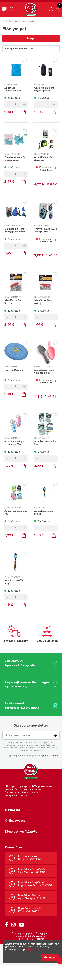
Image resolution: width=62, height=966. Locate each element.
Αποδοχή (50, 957)
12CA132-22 (16, 297)
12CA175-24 (45, 438)
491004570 (16, 226)
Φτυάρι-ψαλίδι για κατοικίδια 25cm (14, 443)
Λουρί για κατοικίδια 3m (15, 512)
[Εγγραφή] (56, 735)
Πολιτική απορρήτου (22, 933)
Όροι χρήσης (42, 933)
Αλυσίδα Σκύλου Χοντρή (13, 302)
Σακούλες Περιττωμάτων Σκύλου (12, 89)
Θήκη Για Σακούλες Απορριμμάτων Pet (14, 230)
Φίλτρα (31, 38)
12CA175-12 (15, 438)
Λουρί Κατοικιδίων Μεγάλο (14, 582)
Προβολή (51, 184)
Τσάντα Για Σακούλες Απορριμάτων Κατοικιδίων (45, 230)
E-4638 (14, 85)
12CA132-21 (45, 297)
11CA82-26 (15, 577)
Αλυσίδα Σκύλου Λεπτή (43, 302)
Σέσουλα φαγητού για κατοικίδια (44, 371)
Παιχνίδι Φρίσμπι (13, 370)
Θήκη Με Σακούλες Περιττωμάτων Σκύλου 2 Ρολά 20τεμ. (44, 89)
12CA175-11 (45, 367)
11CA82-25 (45, 508)
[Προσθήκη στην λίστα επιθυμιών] (25, 61)
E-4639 (43, 85)
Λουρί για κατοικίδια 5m (45, 443)
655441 (14, 367)
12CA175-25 (16, 508)
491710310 (44, 154)
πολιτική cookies (34, 949)
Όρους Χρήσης (50, 756)
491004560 (45, 226)
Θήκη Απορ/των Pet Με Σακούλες (15, 158)
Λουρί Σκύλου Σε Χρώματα (43, 158)
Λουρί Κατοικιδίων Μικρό (44, 512)
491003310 (15, 154)
